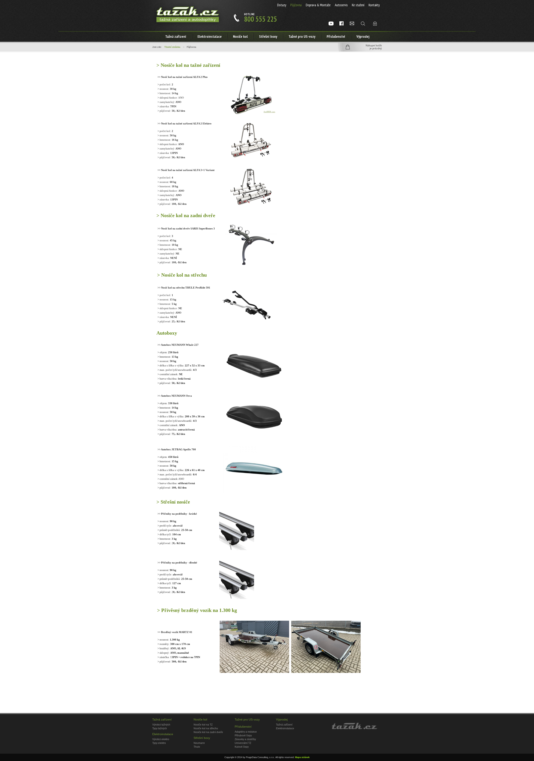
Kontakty (374, 5)
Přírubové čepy (243, 735)
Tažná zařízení (175, 36)
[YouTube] (331, 23)
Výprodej (362, 36)
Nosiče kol (240, 36)
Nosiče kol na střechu (206, 728)
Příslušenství (336, 36)
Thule (197, 746)
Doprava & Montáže (318, 5)
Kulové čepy (242, 746)
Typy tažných (159, 728)
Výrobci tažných (161, 724)
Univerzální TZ (243, 743)
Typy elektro (159, 743)
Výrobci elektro (160, 739)
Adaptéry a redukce (246, 731)
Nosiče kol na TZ (203, 724)
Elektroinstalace (162, 734)
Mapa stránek (302, 757)
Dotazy (281, 5)
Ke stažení (358, 5)
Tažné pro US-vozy (301, 36)
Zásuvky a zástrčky (245, 739)
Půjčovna (296, 5)
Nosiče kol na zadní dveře (208, 732)
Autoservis (341, 5)
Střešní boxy (268, 36)
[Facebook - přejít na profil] (341, 23)
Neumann (199, 743)
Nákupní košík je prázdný (374, 47)
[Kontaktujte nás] (351, 23)
